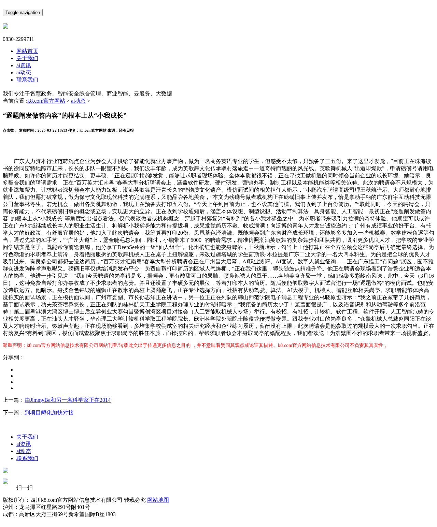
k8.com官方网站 (46, 101)
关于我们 (27, 58)
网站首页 (27, 51)
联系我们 (27, 80)
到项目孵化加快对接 (49, 412)
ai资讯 (23, 65)
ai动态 (23, 72)
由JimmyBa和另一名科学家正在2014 (68, 400)
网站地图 (158, 500)
